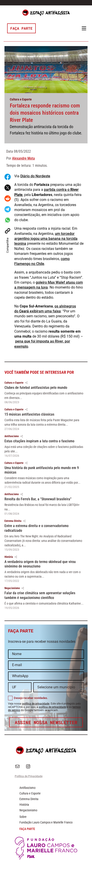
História (8, 556)
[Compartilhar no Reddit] (7, 198)
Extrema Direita (12, 521)
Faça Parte (21, 28)
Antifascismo (11, 436)
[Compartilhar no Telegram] (7, 209)
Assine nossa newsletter (46, 722)
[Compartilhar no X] (7, 188)
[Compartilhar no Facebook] (7, 177)
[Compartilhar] (26, 383)
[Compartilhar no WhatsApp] (7, 220)
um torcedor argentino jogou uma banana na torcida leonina (45, 238)
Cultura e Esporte (21, 99)
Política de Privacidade (28, 776)
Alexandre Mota (23, 158)
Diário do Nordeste (35, 176)
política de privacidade (35, 703)
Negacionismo (12, 588)
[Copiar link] (7, 231)
